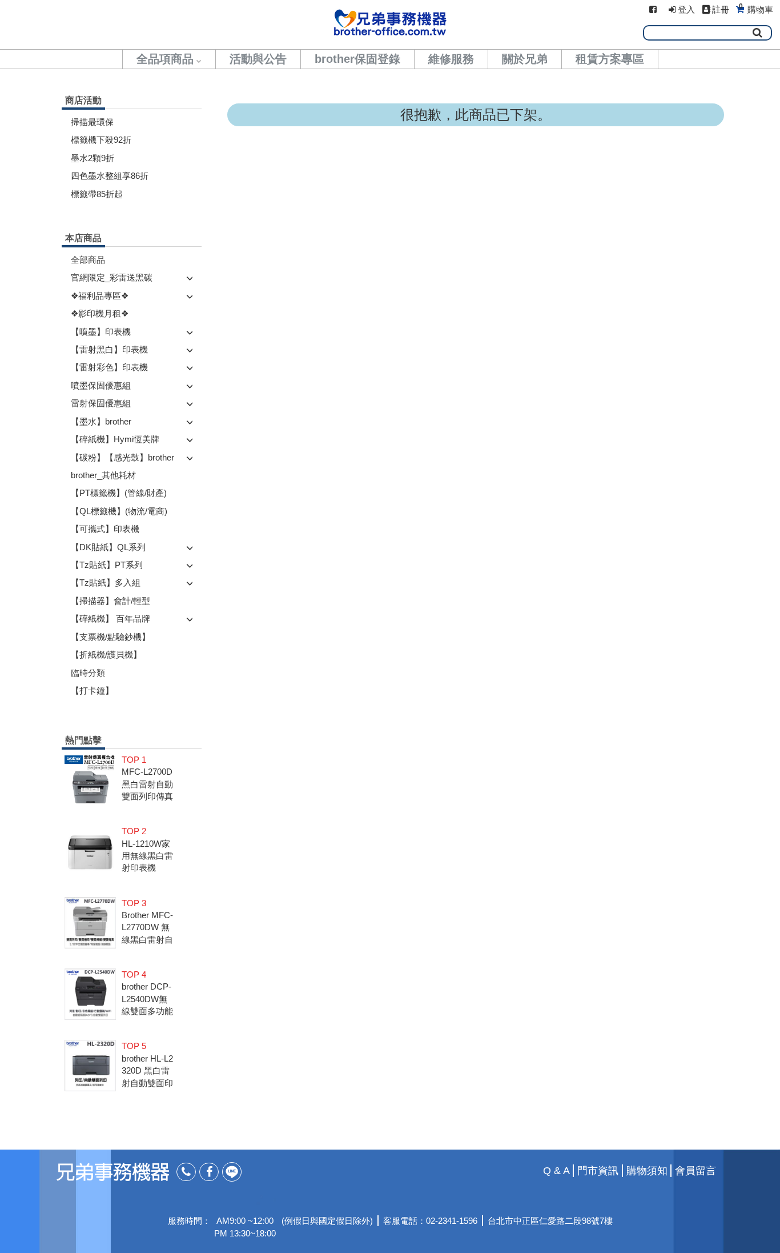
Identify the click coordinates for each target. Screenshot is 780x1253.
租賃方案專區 (610, 59)
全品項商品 (165, 59)
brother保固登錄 (357, 59)
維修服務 (451, 59)
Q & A (556, 1170)
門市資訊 (597, 1170)
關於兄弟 (525, 59)
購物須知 (647, 1170)
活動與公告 (258, 59)
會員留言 (695, 1170)
